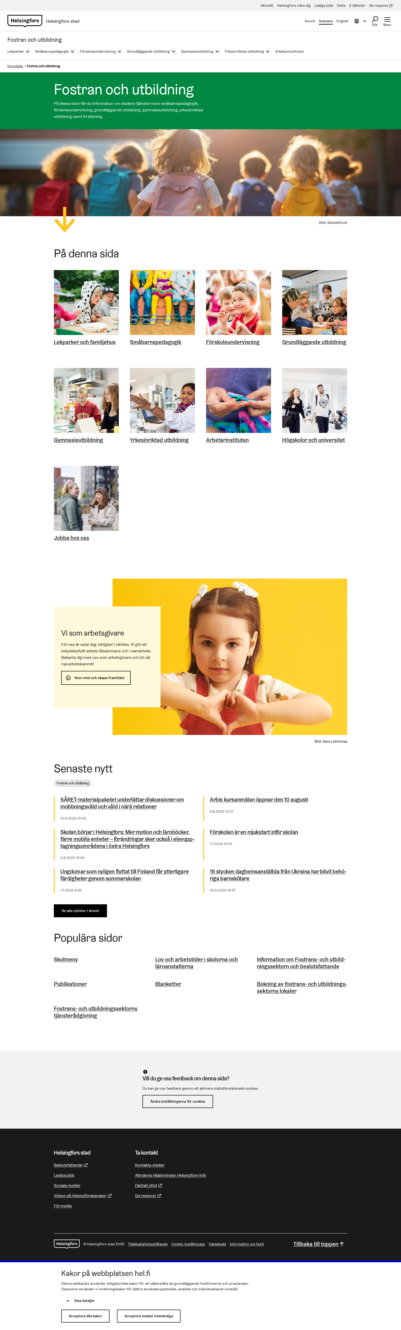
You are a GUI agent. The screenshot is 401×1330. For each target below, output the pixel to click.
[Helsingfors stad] (67, 1244)
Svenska (326, 21)
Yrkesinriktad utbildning (159, 440)
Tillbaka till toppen (315, 1244)
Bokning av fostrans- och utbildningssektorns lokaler (302, 987)
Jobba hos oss (71, 538)
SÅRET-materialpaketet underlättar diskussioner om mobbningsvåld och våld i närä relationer (122, 803)
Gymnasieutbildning (78, 440)
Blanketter (168, 984)
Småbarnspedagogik (155, 342)
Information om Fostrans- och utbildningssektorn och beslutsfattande (301, 963)
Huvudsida (15, 66)
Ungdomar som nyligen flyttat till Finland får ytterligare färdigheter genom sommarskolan (124, 875)
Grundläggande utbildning (314, 342)
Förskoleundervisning (232, 342)
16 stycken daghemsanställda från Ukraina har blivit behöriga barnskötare (278, 875)
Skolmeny (66, 959)
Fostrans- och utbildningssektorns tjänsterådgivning (95, 1012)
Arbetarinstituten (227, 440)
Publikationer (70, 984)
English (342, 21)
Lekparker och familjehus (85, 342)
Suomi (310, 21)
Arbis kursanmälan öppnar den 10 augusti (259, 799)
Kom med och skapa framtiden (100, 677)
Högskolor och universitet (313, 440)
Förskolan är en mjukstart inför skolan (254, 832)
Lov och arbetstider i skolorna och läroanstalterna (196, 963)
